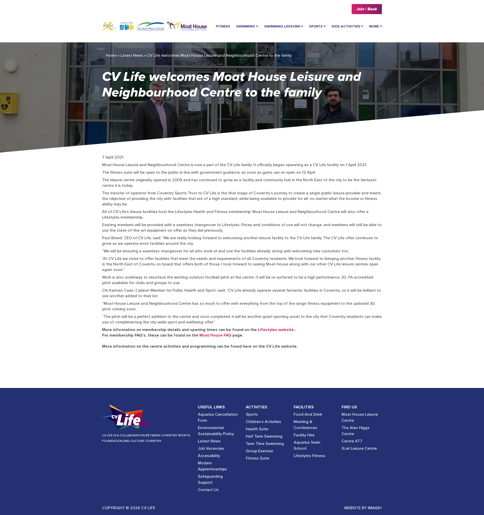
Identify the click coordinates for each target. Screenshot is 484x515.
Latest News (131, 55)
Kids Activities (346, 26)
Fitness (223, 26)
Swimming (245, 26)
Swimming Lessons (282, 26)
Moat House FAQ (215, 335)
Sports (316, 26)
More (374, 26)
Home (111, 55)
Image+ (375, 507)
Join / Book (366, 9)
